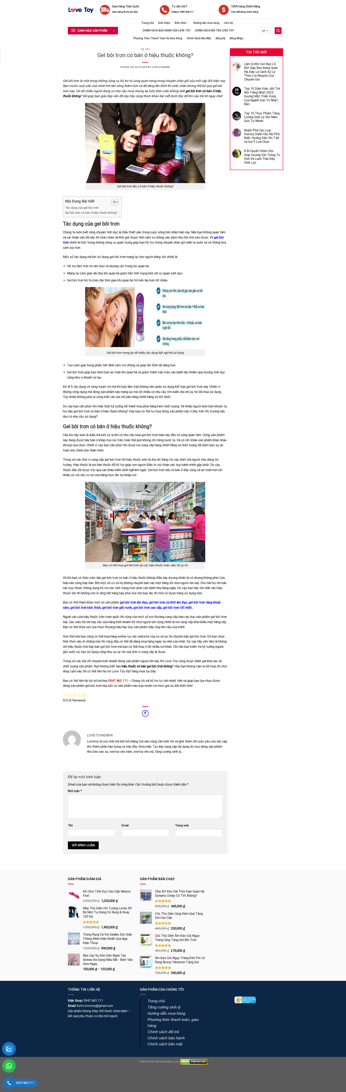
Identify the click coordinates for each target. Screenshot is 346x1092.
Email (125, 825)
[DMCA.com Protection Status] (193, 1061)
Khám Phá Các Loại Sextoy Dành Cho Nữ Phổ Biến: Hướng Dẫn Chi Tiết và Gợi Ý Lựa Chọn (262, 136)
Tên (70, 825)
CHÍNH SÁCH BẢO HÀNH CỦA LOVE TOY (166, 30)
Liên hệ (228, 23)
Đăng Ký (220, 38)
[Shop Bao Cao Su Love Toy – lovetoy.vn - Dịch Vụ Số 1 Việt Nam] (81, 9)
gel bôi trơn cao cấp (148, 607)
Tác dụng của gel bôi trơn (82, 208)
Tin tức (145, 49)
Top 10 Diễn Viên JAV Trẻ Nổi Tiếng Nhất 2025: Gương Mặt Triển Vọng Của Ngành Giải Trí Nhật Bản (262, 96)
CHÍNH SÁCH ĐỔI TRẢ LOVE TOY (214, 30)
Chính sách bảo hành (166, 1038)
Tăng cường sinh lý (164, 1007)
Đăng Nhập (236, 38)
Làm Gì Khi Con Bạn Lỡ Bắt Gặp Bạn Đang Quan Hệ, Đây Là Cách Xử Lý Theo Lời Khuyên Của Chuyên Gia (261, 71)
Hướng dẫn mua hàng (206, 23)
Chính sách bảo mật (165, 1044)
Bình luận (75, 791)
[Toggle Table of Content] (112, 201)
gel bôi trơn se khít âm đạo (168, 602)
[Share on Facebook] (145, 713)
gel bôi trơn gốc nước (117, 607)
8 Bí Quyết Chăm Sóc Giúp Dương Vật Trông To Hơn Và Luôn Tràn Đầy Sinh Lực (262, 156)
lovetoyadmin (161, 67)
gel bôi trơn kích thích (85, 607)
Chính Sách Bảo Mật (199, 38)
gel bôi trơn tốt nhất (177, 607)
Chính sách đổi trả (163, 1032)
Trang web (182, 825)
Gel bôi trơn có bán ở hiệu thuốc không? (91, 213)
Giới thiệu (164, 23)
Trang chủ (147, 23)
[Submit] (278, 30)
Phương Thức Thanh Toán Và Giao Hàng (157, 38)
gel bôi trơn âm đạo (134, 602)
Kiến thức (180, 23)
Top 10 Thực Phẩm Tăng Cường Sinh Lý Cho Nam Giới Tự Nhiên (262, 117)
